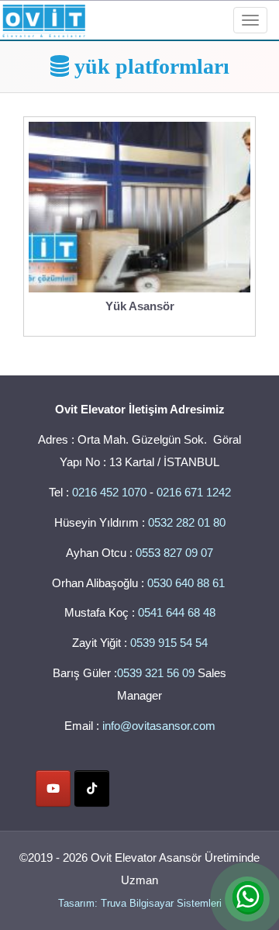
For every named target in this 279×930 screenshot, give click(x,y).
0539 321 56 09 (156, 672)
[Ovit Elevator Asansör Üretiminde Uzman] (44, 18)
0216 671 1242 (194, 492)
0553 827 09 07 (174, 552)
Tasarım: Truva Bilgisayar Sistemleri (140, 903)
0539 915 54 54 (169, 642)
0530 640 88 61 (187, 582)
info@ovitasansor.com (158, 725)
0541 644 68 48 (176, 612)
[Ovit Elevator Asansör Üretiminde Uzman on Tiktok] (91, 788)
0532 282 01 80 (187, 522)
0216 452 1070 (109, 492)
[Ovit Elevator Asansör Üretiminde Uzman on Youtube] (53, 788)
